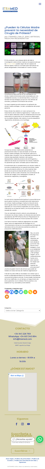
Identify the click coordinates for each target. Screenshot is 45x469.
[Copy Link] (30, 292)
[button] (39, 439)
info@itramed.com (22, 339)
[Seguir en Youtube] (28, 424)
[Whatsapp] (26, 292)
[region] (22, 450)
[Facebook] (11, 292)
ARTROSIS (35, 37)
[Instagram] (7, 292)
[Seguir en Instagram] (22, 424)
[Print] (35, 292)
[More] (7, 297)
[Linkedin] (16, 292)
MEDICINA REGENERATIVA (17, 38)
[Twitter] (21, 292)
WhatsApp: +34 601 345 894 (22, 336)
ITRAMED (12, 37)
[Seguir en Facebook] (16, 424)
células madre (11, 64)
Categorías (8, 308)
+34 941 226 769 (22, 334)
